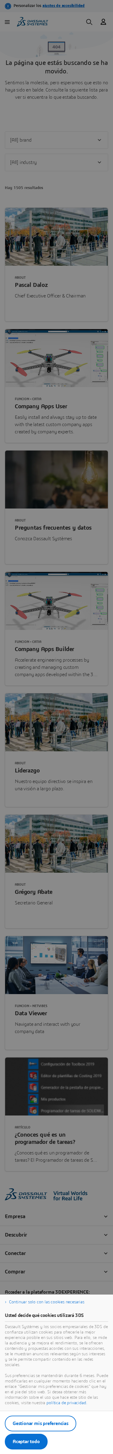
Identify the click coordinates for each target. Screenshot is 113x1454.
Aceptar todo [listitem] (26, 1441)
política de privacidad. (66, 1403)
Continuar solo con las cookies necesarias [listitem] (46, 1302)
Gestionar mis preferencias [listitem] (40, 1423)
